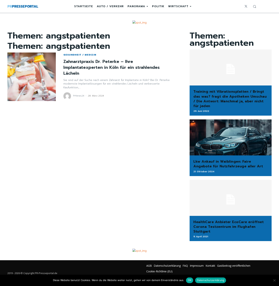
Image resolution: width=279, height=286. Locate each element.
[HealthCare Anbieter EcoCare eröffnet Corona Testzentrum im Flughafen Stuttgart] (231, 198)
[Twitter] (246, 6)
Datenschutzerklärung (210, 280)
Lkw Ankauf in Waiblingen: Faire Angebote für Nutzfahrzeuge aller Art (228, 164)
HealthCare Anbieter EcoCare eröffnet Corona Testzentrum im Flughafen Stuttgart (228, 226)
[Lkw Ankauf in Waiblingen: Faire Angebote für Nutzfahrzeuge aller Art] (231, 137)
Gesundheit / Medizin (79, 55)
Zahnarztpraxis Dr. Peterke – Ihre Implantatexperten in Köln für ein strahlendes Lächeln (111, 67)
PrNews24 (78, 95)
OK (190, 280)
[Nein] (274, 280)
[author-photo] (67, 96)
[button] (254, 6)
